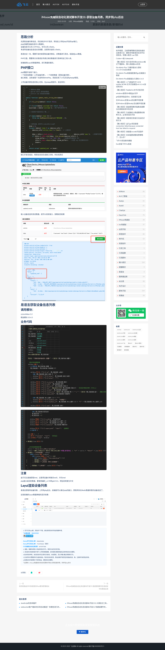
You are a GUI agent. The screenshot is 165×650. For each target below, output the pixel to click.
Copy (103, 87)
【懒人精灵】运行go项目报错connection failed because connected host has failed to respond (129, 126)
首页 (38, 4)
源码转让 (83, 632)
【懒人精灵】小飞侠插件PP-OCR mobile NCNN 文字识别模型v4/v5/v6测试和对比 (131, 84)
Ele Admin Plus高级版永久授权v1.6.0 (130, 79)
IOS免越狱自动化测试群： (31, 546)
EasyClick (127, 329)
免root (130, 343)
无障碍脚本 (127, 346)
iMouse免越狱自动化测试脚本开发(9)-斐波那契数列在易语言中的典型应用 (87, 588)
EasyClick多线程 (132, 333)
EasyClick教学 (121, 336)
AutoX (56, 4)
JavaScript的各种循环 (28, 603)
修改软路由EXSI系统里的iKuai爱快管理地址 (34, 586)
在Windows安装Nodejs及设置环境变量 (130, 103)
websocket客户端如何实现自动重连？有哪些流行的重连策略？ (44, 607)
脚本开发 (75, 4)
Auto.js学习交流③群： (30, 541)
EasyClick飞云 (121, 343)
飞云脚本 (26, 562)
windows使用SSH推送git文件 (127, 93)
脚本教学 (119, 350)
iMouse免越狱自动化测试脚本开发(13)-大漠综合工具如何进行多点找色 (93, 603)
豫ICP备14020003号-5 (96, 646)
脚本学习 (135, 346)
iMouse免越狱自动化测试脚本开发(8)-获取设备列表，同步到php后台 (50, 562)
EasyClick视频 (132, 340)
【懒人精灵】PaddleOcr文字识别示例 (130, 90)
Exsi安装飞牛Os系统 (123, 144)
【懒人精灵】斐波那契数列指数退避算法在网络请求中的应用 (130, 108)
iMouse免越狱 (78, 21)
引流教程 (119, 346)
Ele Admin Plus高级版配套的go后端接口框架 (131, 74)
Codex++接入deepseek (124, 58)
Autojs (65, 4)
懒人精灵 (46, 4)
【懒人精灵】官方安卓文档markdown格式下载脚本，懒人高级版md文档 (131, 63)
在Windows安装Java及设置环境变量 (129, 100)
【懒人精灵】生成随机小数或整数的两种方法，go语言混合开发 (130, 114)
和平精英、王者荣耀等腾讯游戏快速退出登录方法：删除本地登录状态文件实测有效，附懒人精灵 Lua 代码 (130, 53)
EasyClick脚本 (121, 340)
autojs (119, 329)
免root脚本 (138, 343)
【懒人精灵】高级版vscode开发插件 (129, 132)
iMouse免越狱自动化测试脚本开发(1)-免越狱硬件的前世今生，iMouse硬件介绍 (96, 607)
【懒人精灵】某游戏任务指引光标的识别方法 (130, 119)
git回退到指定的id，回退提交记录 (128, 97)
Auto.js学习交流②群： (30, 544)
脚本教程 (126, 350)
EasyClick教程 (132, 336)
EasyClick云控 (137, 329)
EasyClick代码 (121, 333)
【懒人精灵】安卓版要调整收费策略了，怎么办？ (129, 136)
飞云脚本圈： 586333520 (31, 533)
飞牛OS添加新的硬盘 (124, 141)
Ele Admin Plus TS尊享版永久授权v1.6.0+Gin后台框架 (128, 69)
